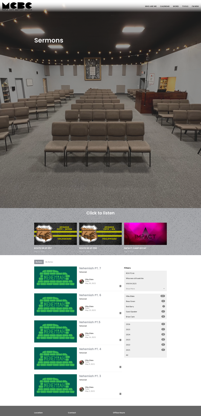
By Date (39, 262)
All (127, 355)
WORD (176, 6)
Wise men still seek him (135, 278)
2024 (145, 334)
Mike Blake (145, 296)
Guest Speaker (145, 311)
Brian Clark (145, 317)
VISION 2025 (131, 283)
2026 (145, 324)
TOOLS (185, 6)
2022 (145, 345)
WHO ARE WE (151, 6)
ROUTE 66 (130, 273)
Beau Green (145, 301)
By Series (49, 262)
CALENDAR (164, 6)
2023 (145, 339)
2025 (145, 329)
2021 (145, 350)
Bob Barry (145, 306)
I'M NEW (195, 6)
